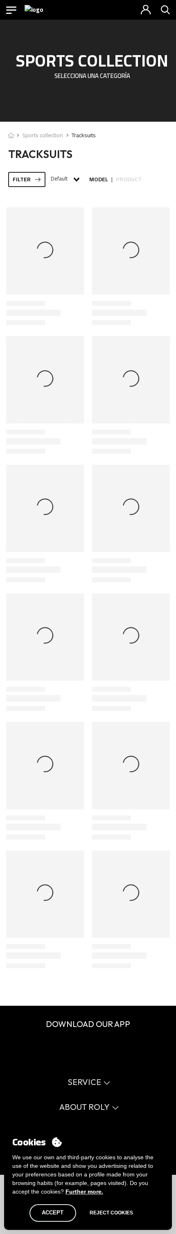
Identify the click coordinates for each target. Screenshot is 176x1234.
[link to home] (11, 135)
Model (98, 179)
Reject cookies (111, 1213)
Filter (22, 179)
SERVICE (84, 1082)
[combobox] (64, 179)
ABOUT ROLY (84, 1107)
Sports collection (42, 135)
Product (129, 179)
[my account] (146, 10)
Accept (52, 1212)
